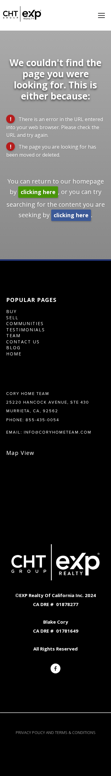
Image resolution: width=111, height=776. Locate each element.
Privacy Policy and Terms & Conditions (56, 732)
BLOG (13, 347)
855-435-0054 (42, 419)
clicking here (38, 192)
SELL (12, 317)
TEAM (13, 335)
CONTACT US (23, 342)
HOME (14, 354)
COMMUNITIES (25, 323)
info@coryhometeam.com (58, 432)
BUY (11, 311)
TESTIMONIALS (25, 330)
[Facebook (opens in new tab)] (55, 668)
